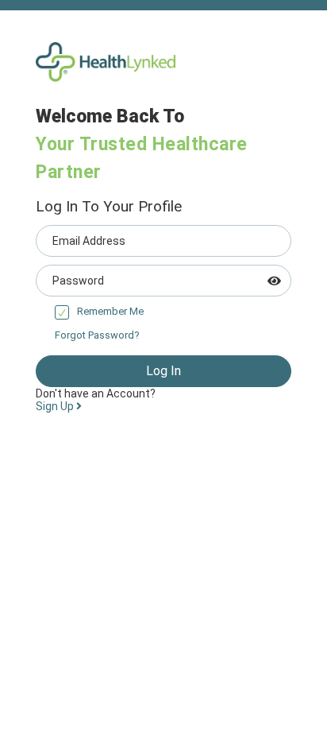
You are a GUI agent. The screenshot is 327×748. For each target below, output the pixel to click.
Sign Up (56, 406)
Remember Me (110, 311)
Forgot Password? (97, 335)
